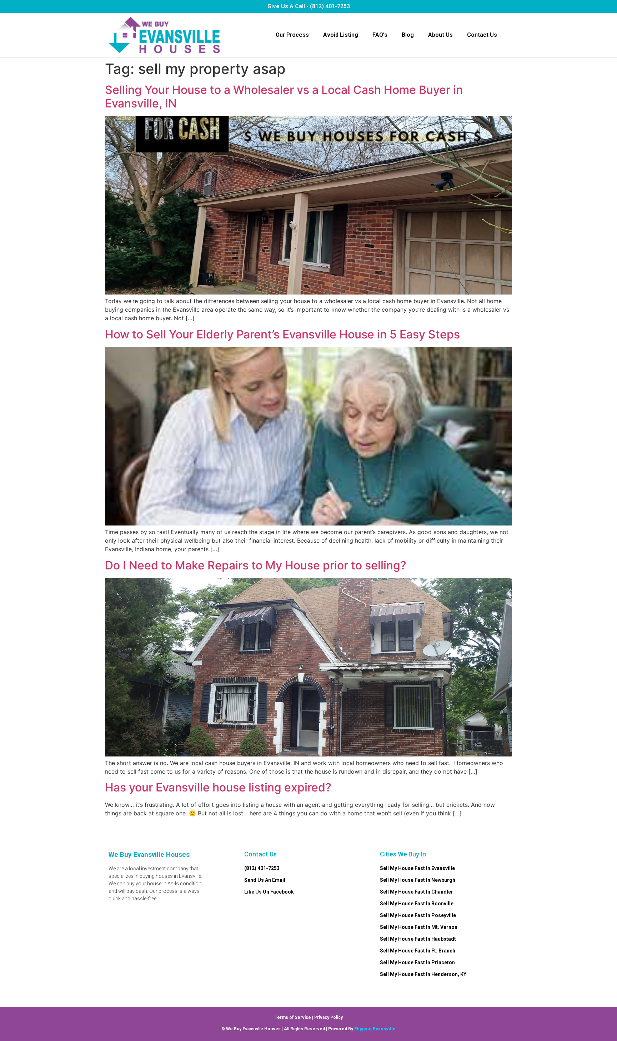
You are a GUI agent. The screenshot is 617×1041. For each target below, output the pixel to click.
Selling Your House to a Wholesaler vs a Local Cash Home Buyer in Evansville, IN (284, 96)
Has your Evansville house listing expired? (218, 787)
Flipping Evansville (375, 1028)
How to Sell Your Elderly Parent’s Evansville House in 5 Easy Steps (282, 334)
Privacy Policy (328, 1017)
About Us (440, 34)
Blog (408, 34)
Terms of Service (293, 1017)
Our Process (292, 34)
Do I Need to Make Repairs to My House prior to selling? (255, 565)
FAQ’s (379, 34)
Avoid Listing (340, 34)
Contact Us (482, 34)
